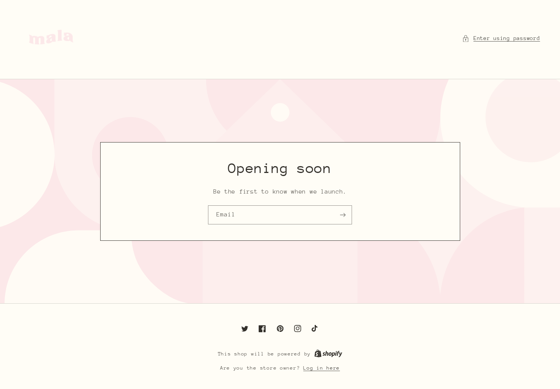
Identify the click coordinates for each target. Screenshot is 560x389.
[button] (501, 38)
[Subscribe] (343, 214)
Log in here (321, 368)
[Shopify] (328, 354)
